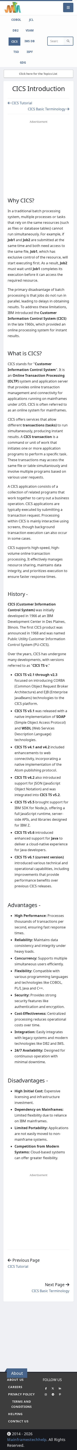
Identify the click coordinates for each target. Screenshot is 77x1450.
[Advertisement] (40, 1335)
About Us (15, 1380)
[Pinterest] (60, 1394)
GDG (23, 62)
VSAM (30, 30)
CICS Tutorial (21, 103)
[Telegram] (53, 1394)
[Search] (68, 41)
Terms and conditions (21, 1404)
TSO (16, 52)
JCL (31, 20)
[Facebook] (46, 1388)
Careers (15, 1387)
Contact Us (18, 1421)
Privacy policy (21, 1394)
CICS (14, 41)
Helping (15, 1414)
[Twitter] (53, 1388)
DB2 (15, 30)
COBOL (16, 20)
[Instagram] (46, 1394)
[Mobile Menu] (68, 7)
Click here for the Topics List (38, 74)
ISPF (30, 52)
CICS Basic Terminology (47, 109)
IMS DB (30, 41)
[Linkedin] (60, 1388)
